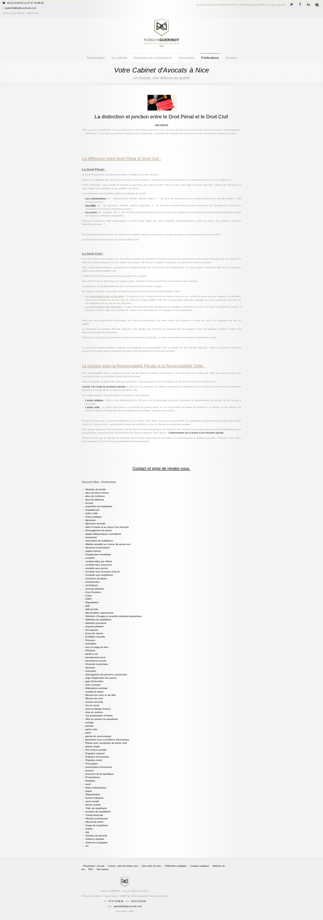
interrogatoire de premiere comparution (106, 674)
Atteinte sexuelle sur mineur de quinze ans (108, 544)
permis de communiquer (98, 736)
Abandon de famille (95, 489)
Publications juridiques (176, 866)
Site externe (102, 869)
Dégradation (91, 602)
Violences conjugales (96, 842)
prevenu (89, 770)
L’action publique (94, 400)
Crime (88, 595)
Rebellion (90, 781)
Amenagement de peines (98, 530)
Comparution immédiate (98, 554)
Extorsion (90, 640)
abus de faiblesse (94, 499)
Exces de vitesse (94, 633)
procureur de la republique (99, 774)
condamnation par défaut (98, 561)
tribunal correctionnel (96, 818)
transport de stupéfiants (98, 811)
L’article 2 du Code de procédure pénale (104, 386)
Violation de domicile (96, 835)
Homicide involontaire (96, 664)
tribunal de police (94, 822)
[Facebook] (300, 4)
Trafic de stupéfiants (96, 808)
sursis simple (92, 801)
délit (87, 606)
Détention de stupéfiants (98, 619)
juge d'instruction (94, 681)
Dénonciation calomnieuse (99, 613)
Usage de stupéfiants (96, 825)
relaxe (88, 791)
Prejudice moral (93, 760)
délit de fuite (91, 609)
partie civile (91, 729)
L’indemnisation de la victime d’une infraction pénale (195, 432)
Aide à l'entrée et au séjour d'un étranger (107, 527)
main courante (93, 685)
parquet (89, 726)
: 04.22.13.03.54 (14, 3)
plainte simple (92, 746)
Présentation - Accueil (93, 866)
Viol (87, 832)
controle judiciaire (94, 589)
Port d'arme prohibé (95, 750)
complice (90, 558)
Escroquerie (91, 630)
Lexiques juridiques (199, 866)
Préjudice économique (97, 757)
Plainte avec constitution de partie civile (106, 743)
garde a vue (91, 654)
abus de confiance (95, 496)
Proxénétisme (92, 777)
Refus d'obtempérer (95, 787)
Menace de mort (94, 698)
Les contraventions (95, 198)
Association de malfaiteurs (99, 540)
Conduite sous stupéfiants (99, 575)
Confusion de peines (96, 578)
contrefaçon (91, 585)
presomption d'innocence (98, 767)
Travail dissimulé (94, 815)
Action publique (93, 517)
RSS (90, 869)
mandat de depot (94, 691)
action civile (91, 513)
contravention (92, 582)
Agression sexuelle (95, 523)
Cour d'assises (93, 592)
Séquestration (92, 794)
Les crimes (91, 212)
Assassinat (91, 537)
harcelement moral (95, 657)
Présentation (96, 58)
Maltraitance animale (96, 688)
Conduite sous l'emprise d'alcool (102, 571)
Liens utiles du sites (151, 866)
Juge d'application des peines (101, 678)
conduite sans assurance (98, 565)
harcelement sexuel (95, 661)
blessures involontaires (97, 547)
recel (88, 784)
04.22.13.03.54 (138, 901)
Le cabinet (119, 58)
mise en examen (94, 712)
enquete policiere (94, 626)
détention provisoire (95, 623)
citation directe (93, 551)
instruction (90, 671)
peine (88, 732)
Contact (231, 58)
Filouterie (90, 650)
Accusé (89, 503)
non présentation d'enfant (99, 715)
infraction (90, 667)
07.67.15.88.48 (35, 3)
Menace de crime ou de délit (100, 695)
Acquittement (92, 510)
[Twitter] (292, 4)
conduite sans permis (96, 568)
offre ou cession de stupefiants (101, 719)
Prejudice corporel (95, 753)
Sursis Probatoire (94, 798)
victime (89, 829)
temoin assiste (93, 804)
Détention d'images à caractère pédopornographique (113, 616)
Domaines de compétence (153, 58)
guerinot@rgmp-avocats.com (20, 8)
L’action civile (92, 407)
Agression (90, 520)
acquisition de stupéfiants (98, 506)
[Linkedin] (308, 4)
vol (86, 846)
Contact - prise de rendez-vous (123, 866)
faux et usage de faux (96, 647)
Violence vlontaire (94, 839)
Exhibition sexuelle (95, 636)
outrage (89, 722)
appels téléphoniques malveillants (103, 534)
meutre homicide (94, 702)
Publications (210, 58)
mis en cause (92, 705)
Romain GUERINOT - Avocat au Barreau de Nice (125, 891)
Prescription (91, 763)
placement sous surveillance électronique (107, 739)
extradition (90, 643)
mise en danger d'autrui (98, 709)
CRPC (88, 599)
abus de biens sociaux (97, 493)
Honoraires (186, 58)
